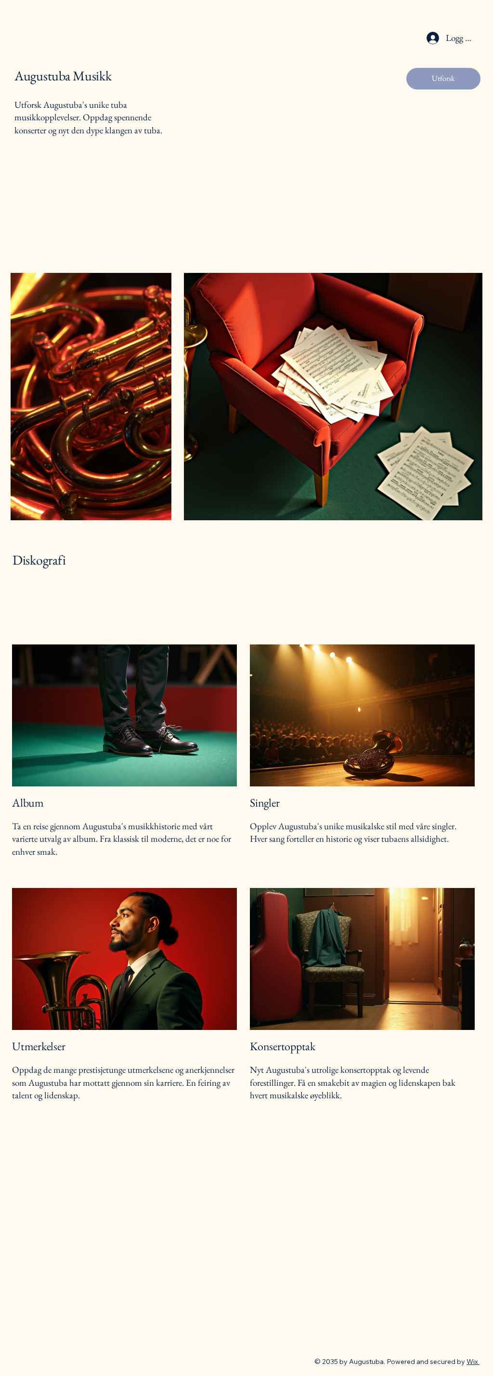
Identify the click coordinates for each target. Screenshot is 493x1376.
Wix (472, 1361)
